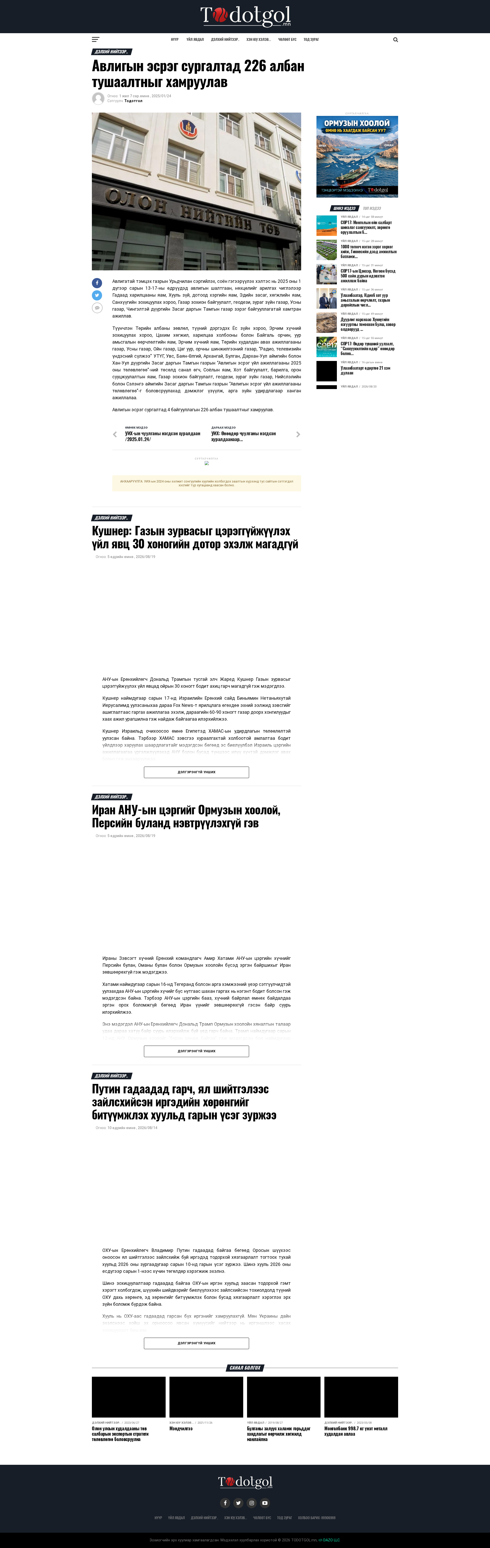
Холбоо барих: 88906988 (317, 1517)
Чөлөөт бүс (287, 39)
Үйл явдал (195, 39)
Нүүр (174, 39)
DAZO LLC (331, 1540)
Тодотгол (133, 101)
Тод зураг (311, 39)
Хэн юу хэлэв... (259, 39)
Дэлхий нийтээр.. (225, 39)
